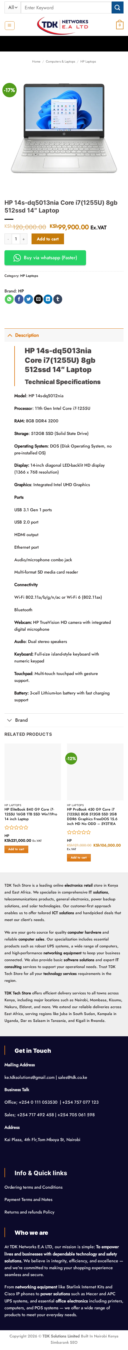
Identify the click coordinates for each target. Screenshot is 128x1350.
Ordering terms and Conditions (34, 1187)
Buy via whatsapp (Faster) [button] (50, 257)
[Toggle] (9, 335)
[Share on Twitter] (28, 299)
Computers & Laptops (60, 61)
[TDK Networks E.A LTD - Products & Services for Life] (64, 25)
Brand (21, 720)
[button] (9, 25)
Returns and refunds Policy (29, 1212)
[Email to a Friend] (38, 299)
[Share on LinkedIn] (47, 299)
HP (21, 291)
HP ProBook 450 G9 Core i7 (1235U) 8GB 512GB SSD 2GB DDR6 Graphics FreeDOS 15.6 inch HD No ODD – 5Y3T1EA (92, 816)
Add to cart (48, 239)
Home (36, 61)
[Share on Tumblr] (57, 299)
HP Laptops (88, 61)
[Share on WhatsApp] (9, 299)
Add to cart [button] (16, 849)
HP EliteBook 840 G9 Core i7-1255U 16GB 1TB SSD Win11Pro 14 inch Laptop (30, 814)
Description (27, 335)
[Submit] (118, 7)
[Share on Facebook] (19, 299)
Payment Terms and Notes (29, 1199)
